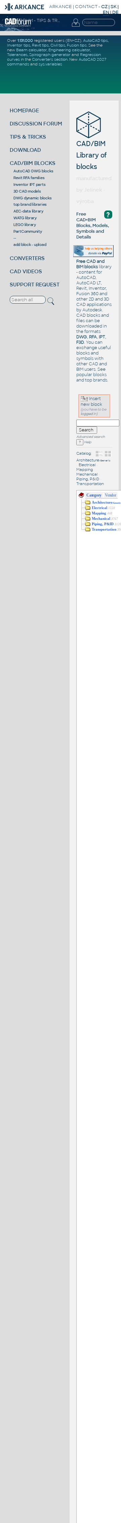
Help (87, 442)
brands (100, 380)
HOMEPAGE (24, 110)
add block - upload (29, 244)
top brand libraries (30, 204)
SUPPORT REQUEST (34, 284)
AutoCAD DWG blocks (33, 171)
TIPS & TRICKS (28, 137)
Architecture (93, 460)
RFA (93, 337)
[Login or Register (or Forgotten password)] (75, 26)
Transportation (90, 483)
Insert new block (91, 401)
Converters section (50, 59)
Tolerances (17, 54)
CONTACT (86, 6)
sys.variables (50, 64)
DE (115, 12)
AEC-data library (28, 211)
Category (94, 495)
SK (114, 6)
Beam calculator (31, 50)
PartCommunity (27, 231)
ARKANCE (60, 6)
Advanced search (90, 437)
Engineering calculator (69, 50)
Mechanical (86, 474)
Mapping (84, 469)
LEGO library (24, 224)
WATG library (25, 218)
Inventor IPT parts (29, 184)
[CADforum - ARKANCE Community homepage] (18, 25)
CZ (104, 6)
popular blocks (91, 374)
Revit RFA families (29, 177)
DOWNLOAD (25, 150)
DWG (81, 337)
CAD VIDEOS (26, 271)
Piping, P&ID (87, 479)
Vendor (110, 495)
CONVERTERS (27, 258)
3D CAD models (27, 191)
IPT (102, 337)
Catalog (83, 453)
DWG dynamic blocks (32, 198)
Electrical (87, 464)
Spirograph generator (50, 54)
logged (87, 414)
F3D (80, 342)
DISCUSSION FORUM (36, 123)
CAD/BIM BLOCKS (32, 163)
